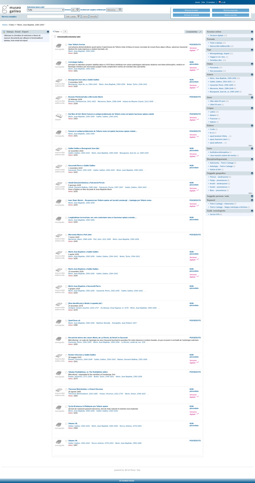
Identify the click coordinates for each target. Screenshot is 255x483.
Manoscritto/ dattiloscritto (220, 46)
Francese (214, 119)
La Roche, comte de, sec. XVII (133, 342)
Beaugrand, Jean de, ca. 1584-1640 (83, 84)
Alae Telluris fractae (76, 45)
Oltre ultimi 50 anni (217, 101)
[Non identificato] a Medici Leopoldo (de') (85, 303)
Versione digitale (193, 49)
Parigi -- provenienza (218, 180)
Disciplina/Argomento (217, 159)
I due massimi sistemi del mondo (223, 155)
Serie (209, 148)
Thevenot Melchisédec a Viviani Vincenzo (85, 389)
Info (203, 2)
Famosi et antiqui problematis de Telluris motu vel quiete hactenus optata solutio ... (102, 131)
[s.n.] (212, 133)
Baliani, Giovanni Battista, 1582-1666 (132, 359)
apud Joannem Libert (218, 139)
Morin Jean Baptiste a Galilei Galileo (83, 252)
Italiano (213, 115)
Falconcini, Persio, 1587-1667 (111, 187)
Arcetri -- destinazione (218, 184)
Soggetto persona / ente (218, 196)
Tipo (209, 50)
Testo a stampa (216, 43)
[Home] (11, 9)
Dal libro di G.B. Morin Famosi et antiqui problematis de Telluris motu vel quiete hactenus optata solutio (111, 114)
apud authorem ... (217, 143)
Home (197, 2)
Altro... (251, 95)
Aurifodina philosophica (219, 152)
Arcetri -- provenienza (218, 187)
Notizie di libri (215, 170)
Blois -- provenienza (218, 190)
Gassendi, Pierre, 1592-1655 (80, 170)
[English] (220, 2)
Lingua (210, 108)
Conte (212, 129)
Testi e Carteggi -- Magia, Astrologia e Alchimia (228, 207)
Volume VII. (72, 423)
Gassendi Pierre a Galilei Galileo (81, 166)
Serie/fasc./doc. (216, 60)
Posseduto (214, 68)
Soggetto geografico (216, 173)
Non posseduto (216, 71)
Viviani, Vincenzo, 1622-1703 (111, 394)
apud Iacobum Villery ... (219, 136)
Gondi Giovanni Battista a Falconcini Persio (86, 183)
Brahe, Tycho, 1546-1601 (137, 84)
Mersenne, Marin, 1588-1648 (109, 101)
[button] (75, 10)
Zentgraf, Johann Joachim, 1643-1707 (83, 308)
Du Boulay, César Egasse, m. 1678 (115, 308)
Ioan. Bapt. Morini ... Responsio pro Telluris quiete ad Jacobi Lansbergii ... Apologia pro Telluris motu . (110, 200)
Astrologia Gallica (75, 62)
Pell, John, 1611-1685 (102, 239)
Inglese (213, 122)
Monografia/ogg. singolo (219, 54)
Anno (209, 97)
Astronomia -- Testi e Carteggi (222, 163)
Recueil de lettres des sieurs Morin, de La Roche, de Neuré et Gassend (98, 338)
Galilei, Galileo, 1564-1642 (107, 117)
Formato (211, 39)
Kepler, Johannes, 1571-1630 (80, 377)
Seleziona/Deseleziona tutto (68, 37)
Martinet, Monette (103, 323)
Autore (210, 74)
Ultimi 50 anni (215, 105)
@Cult (127, 470)
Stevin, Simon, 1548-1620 (135, 394)
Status (210, 64)
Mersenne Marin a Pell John (79, 235)
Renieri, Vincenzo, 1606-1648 (80, 359)
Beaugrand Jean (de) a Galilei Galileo (83, 80)
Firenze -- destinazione (219, 177)
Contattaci (211, 2)
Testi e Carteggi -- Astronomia (222, 204)
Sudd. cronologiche (216, 211)
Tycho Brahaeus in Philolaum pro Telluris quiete (88, 406)
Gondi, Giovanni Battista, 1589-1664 (83, 187)
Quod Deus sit (74, 320)
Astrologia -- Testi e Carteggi (221, 166)
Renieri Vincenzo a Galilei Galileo (82, 355)
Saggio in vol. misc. (217, 57)
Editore (210, 125)
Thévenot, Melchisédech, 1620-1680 (83, 394)
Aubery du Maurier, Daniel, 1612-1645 (138, 101)
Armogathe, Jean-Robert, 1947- (125, 323)
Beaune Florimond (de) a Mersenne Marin (85, 97)
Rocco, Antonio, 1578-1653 (131, 426)
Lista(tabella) (192, 32)
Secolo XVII (214, 214)
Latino (212, 112)
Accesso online (214, 32)
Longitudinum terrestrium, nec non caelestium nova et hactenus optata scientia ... (102, 217)
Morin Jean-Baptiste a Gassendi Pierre (84, 286)
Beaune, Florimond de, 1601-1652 (82, 101)
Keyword (211, 200)
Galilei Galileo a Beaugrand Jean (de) (83, 148)
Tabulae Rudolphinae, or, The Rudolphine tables (88, 372)
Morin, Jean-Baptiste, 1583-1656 (81, 51)
